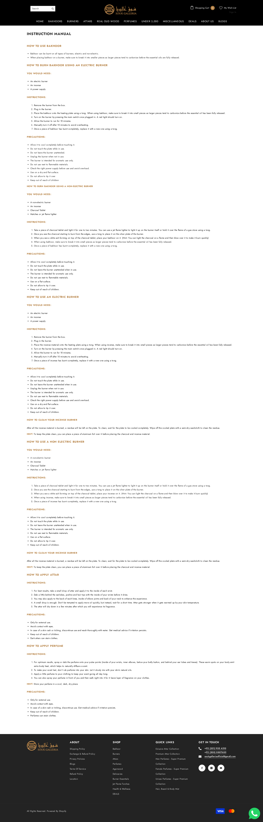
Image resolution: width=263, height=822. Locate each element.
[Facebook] (202, 768)
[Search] (42, 8)
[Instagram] (211, 768)
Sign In (232, 12)
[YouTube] (221, 768)
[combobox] (40, 8)
